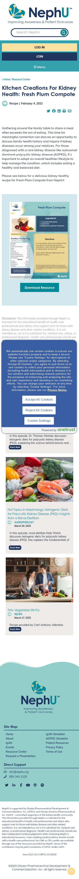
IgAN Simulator (55, 734)
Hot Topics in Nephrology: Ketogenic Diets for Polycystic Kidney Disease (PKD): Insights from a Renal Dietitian (39, 514)
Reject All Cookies (39, 410)
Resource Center (16, 752)
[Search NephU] (63, 32)
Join (39, 56)
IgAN (9, 743)
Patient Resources (57, 743)
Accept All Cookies (39, 399)
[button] (39, 67)
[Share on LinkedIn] (59, 111)
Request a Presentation (20, 756)
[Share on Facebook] (54, 111)
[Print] (64, 111)
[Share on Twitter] (48, 111)
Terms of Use (54, 752)
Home (9, 734)
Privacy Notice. (57, 389)
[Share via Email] (69, 111)
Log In (40, 47)
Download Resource (39, 288)
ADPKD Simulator (57, 738)
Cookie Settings (39, 420)
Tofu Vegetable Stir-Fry (24, 610)
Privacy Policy (54, 747)
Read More (15, 447)
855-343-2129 (17, 777)
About (9, 738)
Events (10, 747)
